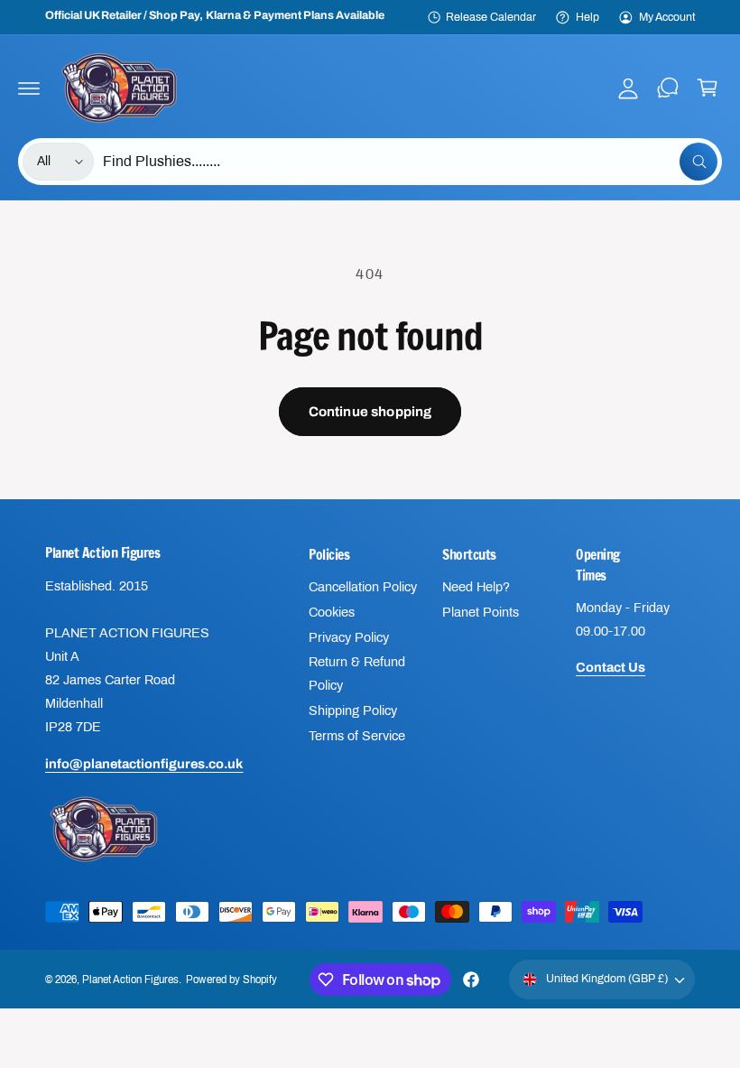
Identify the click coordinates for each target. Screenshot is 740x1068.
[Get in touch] (668, 87)
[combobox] (410, 161)
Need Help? (476, 587)
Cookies (332, 612)
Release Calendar (491, 17)
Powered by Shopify (231, 979)
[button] (29, 87)
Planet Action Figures (130, 979)
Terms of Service (357, 736)
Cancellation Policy (363, 587)
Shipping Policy (353, 710)
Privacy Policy (349, 637)
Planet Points (480, 612)
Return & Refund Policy (357, 673)
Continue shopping (370, 411)
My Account (667, 17)
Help (587, 17)
